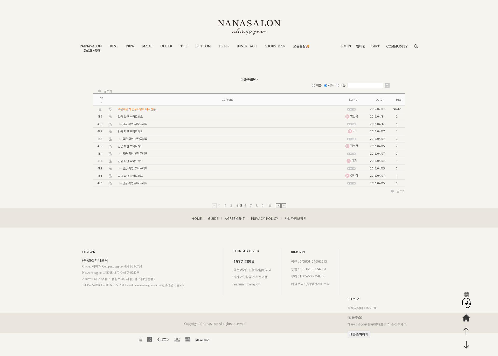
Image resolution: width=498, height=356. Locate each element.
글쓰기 (108, 91)
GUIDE (213, 218)
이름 (318, 85)
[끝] (283, 205)
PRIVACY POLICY (264, 218)
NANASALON (91, 46)
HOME (197, 218)
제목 (330, 85)
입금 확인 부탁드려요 (130, 117)
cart (375, 46)
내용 (342, 85)
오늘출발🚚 (301, 46)
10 (269, 205)
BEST (114, 46)
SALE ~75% (92, 51)
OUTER (166, 46)
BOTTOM (203, 46)
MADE (147, 46)
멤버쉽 (360, 46)
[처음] (214, 205)
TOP (183, 46)
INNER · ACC (247, 46)
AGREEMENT (235, 218)
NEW (130, 46)
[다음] (278, 205)
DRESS (224, 46)
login (346, 46)
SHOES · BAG (275, 46)
